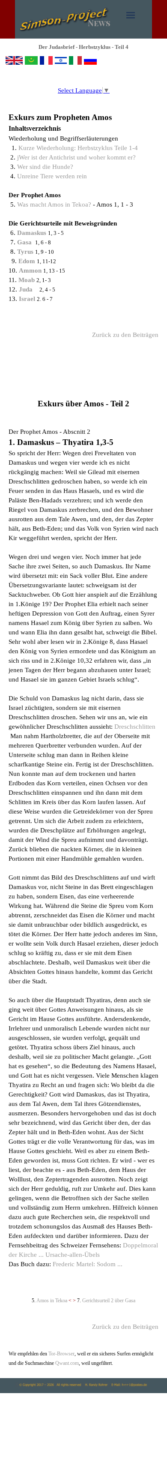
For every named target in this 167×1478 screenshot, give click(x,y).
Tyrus (26, 251)
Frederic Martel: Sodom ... (87, 1264)
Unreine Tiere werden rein (52, 176)
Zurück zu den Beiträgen (125, 334)
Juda (26, 289)
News (99, 23)
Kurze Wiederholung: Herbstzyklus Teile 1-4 (78, 147)
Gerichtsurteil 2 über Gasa (108, 1301)
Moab (27, 279)
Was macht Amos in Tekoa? (54, 204)
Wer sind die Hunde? (45, 166)
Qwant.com (66, 1363)
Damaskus (32, 232)
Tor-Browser (61, 1354)
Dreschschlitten (134, 726)
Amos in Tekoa (51, 1301)
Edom (27, 261)
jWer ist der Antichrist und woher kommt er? (76, 157)
